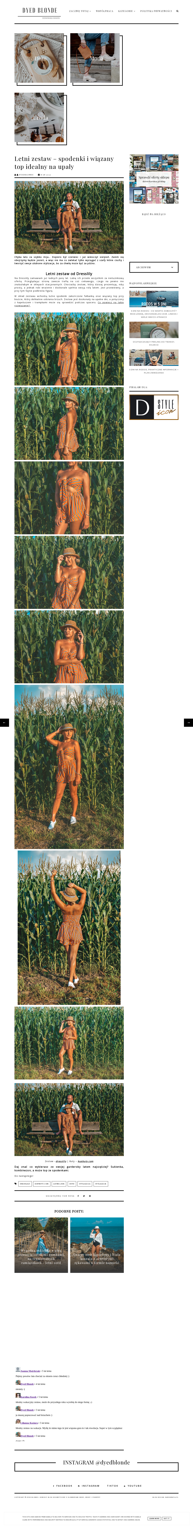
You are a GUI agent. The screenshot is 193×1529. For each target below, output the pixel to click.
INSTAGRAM (91, 1485)
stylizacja (84, 1184)
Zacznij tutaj (79, 11)
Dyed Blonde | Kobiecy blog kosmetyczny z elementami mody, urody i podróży (63, 1497)
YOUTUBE (135, 1485)
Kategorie (126, 11)
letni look (59, 1184)
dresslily (61, 1161)
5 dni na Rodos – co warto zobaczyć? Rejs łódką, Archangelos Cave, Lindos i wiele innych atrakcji (154, 314)
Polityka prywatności (156, 11)
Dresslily (25, 1184)
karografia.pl (172, 1497)
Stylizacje (100, 1184)
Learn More (154, 1518)
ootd (71, 1184)
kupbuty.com (85, 1161)
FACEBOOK (64, 1485)
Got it (167, 1518)
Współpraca (104, 11)
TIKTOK (112, 1485)
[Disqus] (69, 1322)
